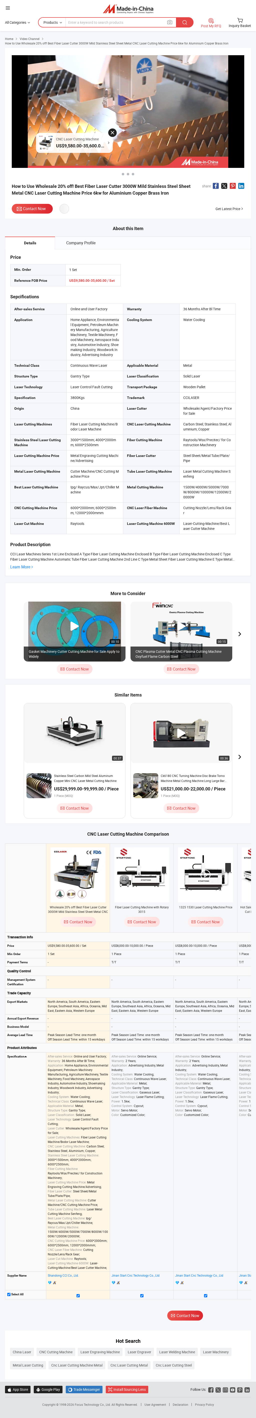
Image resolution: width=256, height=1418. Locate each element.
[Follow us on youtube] (232, 1389)
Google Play (48, 1389)
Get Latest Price (228, 208)
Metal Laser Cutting (28, 1365)
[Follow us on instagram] (225, 1389)
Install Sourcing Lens (130, 1389)
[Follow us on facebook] (211, 1389)
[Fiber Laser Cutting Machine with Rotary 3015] (141, 874)
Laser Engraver (139, 1352)
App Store (18, 1389)
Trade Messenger (84, 1389)
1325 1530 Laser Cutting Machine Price (205, 907)
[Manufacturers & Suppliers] (128, 8)
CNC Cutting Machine (55, 1352)
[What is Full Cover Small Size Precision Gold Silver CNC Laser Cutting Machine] (123, 174)
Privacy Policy (204, 1405)
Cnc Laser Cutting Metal (129, 1365)
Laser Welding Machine (177, 1352)
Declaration (180, 1405)
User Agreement (155, 1405)
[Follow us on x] (218, 1389)
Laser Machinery (216, 1352)
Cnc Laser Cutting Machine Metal (76, 1365)
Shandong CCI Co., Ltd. (63, 1275)
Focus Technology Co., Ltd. (93, 1405)
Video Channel (30, 39)
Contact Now (34, 208)
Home (9, 39)
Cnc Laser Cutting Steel (174, 1365)
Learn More (20, 567)
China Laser (22, 1352)
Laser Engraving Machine (100, 1352)
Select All (17, 1294)
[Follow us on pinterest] (239, 1389)
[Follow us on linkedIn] (247, 1389)
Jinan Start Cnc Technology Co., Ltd (136, 1275)
